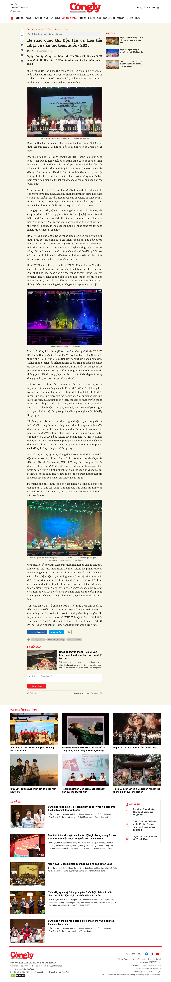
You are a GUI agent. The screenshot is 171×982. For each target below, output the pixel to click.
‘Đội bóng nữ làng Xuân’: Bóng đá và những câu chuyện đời (32, 749)
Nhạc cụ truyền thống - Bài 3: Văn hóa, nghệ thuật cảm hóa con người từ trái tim (80, 655)
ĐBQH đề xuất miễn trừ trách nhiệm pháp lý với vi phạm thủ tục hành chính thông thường (81, 808)
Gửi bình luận (37, 686)
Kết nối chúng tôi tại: (133, 954)
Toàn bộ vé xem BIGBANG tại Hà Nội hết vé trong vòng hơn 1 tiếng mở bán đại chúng (83, 749)
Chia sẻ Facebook (38, 632)
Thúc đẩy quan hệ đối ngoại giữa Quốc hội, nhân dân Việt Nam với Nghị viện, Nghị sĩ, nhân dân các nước (80, 894)
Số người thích (96, 693)
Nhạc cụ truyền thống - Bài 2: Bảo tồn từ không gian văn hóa (131, 40)
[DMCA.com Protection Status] (47, 975)
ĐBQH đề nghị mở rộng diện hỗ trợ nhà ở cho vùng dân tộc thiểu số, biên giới (81, 922)
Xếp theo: (77, 693)
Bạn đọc (129, 18)
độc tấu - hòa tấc (74, 640)
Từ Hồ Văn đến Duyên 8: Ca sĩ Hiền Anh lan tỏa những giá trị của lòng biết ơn (136, 790)
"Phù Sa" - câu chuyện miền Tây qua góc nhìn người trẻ (33, 790)
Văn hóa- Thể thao (69, 18)
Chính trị (19, 18)
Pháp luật (48, 18)
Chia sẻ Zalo (57, 632)
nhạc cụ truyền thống (56, 640)
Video (137, 18)
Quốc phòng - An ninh (106, 18)
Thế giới (91, 18)
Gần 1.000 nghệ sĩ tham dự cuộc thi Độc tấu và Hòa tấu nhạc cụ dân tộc (131, 63)
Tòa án (28, 18)
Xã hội (57, 18)
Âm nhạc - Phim (61, 29)
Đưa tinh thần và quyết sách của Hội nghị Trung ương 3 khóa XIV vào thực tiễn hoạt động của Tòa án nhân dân (82, 837)
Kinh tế (83, 18)
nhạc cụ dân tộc (38, 640)
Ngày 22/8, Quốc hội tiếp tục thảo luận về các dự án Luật (80, 863)
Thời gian (85, 693)
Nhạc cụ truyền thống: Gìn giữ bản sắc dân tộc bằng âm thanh (131, 52)
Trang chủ (31, 29)
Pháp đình (38, 18)
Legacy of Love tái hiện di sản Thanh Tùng (134, 747)
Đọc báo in (17, 11)
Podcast (120, 18)
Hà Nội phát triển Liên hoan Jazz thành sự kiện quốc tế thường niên (83, 790)
